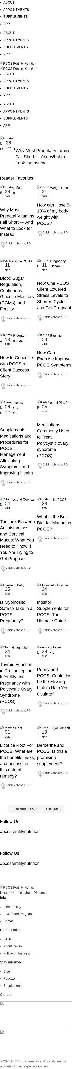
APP (6, 24)
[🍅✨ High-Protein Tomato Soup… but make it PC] (27, 840)
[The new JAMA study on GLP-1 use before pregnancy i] (9, 840)
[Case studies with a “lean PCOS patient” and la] (63, 840)
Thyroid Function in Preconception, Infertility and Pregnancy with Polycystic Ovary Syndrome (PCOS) (17, 683)
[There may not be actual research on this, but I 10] (45, 843)
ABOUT (9, 2)
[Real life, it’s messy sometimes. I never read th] (45, 840)
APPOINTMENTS (16, 9)
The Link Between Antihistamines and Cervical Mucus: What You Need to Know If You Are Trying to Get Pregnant (17, 540)
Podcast (21, 271)
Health (7, 423)
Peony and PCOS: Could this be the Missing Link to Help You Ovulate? (54, 682)
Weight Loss (60, 198)
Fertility (23, 143)
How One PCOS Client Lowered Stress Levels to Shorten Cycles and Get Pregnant (54, 295)
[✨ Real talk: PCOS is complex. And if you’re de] (63, 843)
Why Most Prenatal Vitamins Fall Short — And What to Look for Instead (43, 156)
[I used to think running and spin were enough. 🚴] (27, 843)
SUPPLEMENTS (15, 16)
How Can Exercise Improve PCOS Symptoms (54, 359)
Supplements (40, 143)
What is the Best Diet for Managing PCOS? (54, 523)
